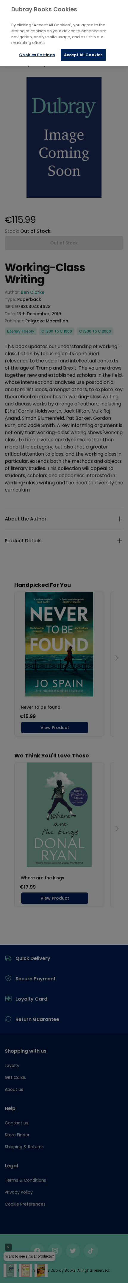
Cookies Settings (37, 55)
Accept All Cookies (83, 55)
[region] (64, 33)
